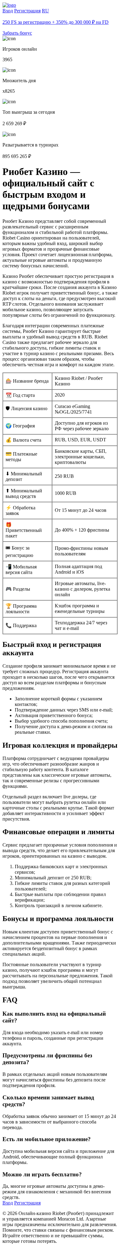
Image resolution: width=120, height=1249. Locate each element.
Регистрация (27, 10)
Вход (7, 10)
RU (45, 10)
